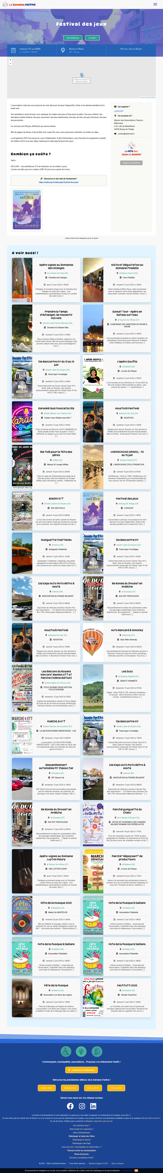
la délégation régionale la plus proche (98, 1121)
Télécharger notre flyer (81, 1143)
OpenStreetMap (150, 97)
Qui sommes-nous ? (81, 1125)
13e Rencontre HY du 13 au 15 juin (56, 363)
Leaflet (142, 97)
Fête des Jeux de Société (131, 48)
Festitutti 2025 (127, 985)
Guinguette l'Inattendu (56, 539)
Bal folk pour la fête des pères (56, 453)
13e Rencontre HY (127, 539)
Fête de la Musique (56, 985)
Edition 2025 (47, 1088)
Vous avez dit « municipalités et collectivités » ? (82, 1147)
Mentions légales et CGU (98, 1164)
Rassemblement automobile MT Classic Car (56, 766)
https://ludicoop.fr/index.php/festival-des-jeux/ (59, 182)
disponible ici (126, 1115)
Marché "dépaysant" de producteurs (127, 857)
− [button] (10, 63)
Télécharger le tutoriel (81, 1140)
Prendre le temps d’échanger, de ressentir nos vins (56, 315)
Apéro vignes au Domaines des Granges (56, 266)
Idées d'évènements (81, 1132)
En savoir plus (127, 1171)
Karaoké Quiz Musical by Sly (56, 408)
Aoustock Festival (127, 408)
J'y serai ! (92, 38)
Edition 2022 (116, 1088)
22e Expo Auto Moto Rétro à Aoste (56, 585)
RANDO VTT (56, 498)
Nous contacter (118, 1164)
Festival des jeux (127, 498)
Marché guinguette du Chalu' (127, 811)
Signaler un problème (131, 163)
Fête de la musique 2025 (56, 902)
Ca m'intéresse (73, 38)
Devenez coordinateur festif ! (81, 1158)
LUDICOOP (118, 111)
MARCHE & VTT (56, 721)
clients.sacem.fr (154, 1118)
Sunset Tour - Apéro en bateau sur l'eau (127, 313)
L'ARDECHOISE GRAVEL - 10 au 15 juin (127, 453)
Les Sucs (127, 671)
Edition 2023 (93, 1088)
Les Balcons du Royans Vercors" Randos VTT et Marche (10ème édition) (56, 674)
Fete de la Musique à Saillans (127, 902)
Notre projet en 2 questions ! (81, 1129)
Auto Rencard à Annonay (127, 630)
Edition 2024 (70, 1088)
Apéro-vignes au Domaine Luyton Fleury (56, 857)
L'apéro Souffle (127, 361)
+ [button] (10, 59)
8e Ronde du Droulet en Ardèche (127, 585)
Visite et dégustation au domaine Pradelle (127, 266)
